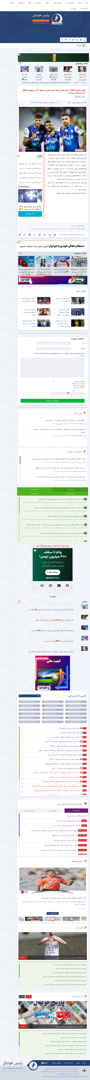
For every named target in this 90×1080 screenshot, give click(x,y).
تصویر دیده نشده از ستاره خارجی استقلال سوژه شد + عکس (71, 969)
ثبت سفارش (30, 213)
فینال (32, 229)
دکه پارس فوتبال (77, 996)
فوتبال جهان (36, 705)
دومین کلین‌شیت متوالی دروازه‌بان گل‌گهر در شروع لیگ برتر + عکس (69, 973)
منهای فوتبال (59, 714)
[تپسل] (19, 54)
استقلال (68, 158)
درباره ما (11, 3)
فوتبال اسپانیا (82, 710)
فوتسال (60, 702)
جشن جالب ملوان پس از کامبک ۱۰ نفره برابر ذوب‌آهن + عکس (70, 981)
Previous (21, 879)
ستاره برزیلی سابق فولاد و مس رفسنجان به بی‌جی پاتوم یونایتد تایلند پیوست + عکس (64, 977)
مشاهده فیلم (54, 913)
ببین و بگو (78, 413)
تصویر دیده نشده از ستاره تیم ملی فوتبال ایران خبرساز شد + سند (70, 965)
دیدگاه (82, 356)
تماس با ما (73, 8)
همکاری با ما (84, 8)
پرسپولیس (77, 165)
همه (38, 696)
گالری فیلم (60, 722)
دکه (38, 722)
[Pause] (20, 200)
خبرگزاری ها (76, 82)
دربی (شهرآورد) (48, 229)
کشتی (61, 718)
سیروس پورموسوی (39, 229)
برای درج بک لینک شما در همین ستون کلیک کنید (53, 545)
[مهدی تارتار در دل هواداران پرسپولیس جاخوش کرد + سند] (52, 881)
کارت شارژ (38, 3)
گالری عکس (83, 722)
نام (83, 343)
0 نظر (69, 102)
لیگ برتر (37, 702)
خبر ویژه (55, 229)
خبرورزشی (72, 226)
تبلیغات (47, 3)
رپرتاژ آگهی (21, 3)
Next (83, 879)
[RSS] (85, 413)
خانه (86, 3)
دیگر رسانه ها (70, 3)
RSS (29, 3)
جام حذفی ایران (62, 229)
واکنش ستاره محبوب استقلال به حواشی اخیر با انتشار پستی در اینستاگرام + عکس (65, 985)
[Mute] (23, 200)
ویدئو (79, 3)
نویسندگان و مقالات (75, 451)
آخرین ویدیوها (77, 861)
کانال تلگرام (44, 1063)
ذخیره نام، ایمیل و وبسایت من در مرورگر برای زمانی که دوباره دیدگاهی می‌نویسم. (78, 384)
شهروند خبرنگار (57, 3)
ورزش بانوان (36, 718)
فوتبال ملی (83, 702)
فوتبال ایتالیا (36, 710)
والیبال (84, 718)
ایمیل (83, 348)
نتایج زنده (52, 596)
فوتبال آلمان (83, 714)
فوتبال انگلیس (59, 710)
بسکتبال (37, 714)
